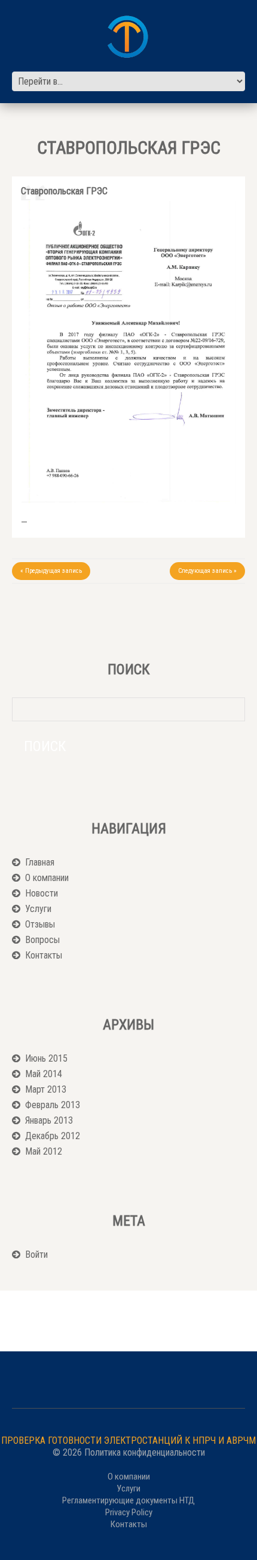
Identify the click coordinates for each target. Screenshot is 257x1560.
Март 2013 (45, 1089)
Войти (36, 1254)
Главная (39, 862)
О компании (47, 877)
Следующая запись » (207, 571)
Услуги (38, 908)
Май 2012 (43, 1151)
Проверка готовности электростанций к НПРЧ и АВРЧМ (128, 1440)
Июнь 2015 (46, 1058)
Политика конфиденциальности (144, 1452)
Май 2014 (43, 1074)
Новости (41, 893)
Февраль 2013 (52, 1105)
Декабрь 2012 (52, 1136)
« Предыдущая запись (51, 571)
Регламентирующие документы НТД (128, 1500)
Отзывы (40, 924)
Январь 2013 (49, 1120)
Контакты (43, 955)
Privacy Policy (128, 1512)
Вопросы (42, 939)
